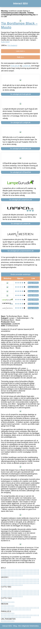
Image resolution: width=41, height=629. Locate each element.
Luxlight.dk (26, 66)
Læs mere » (20, 51)
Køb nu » (20, 57)
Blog (15, 626)
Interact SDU (20, 3)
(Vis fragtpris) (12, 45)
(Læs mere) (5, 42)
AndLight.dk (15, 66)
